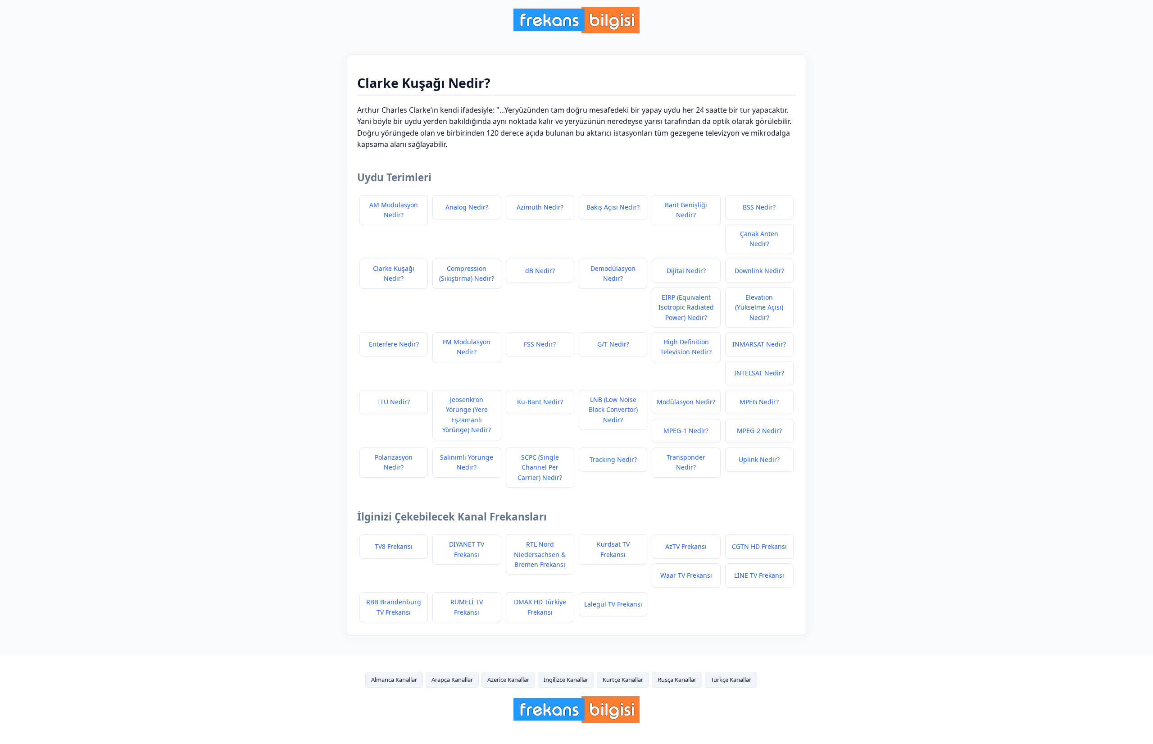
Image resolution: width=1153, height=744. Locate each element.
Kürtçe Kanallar (623, 680)
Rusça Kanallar (677, 680)
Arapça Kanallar (452, 680)
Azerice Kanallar (508, 680)
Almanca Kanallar (394, 680)
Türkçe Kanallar (731, 680)
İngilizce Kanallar (566, 680)
